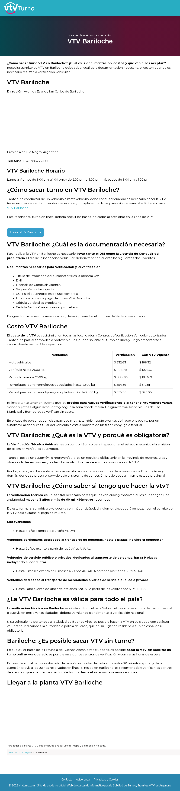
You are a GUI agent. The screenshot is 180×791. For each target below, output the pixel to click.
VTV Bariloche (18, 208)
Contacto (67, 779)
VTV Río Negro (23, 752)
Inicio (11, 752)
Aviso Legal (83, 779)
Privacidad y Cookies (106, 779)
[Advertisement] (90, 122)
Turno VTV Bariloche (25, 232)
